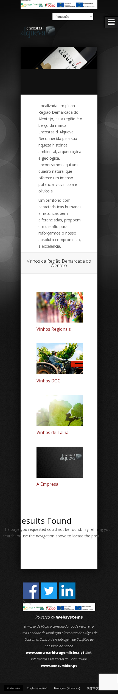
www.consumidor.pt (59, 665)
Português (62, 16)
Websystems (69, 617)
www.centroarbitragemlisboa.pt (55, 652)
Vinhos (59, 55)
